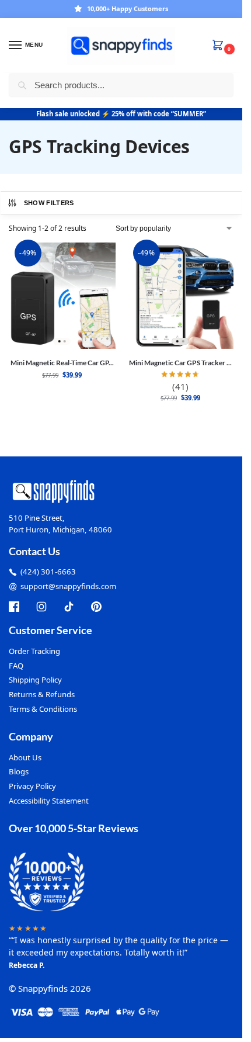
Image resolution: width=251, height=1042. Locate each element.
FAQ (16, 665)
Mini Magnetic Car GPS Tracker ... (180, 362)
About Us (25, 757)
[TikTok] (69, 606)
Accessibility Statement (49, 800)
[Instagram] (41, 606)
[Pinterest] (96, 606)
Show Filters (49, 202)
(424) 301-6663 (48, 571)
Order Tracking (34, 651)
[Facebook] (14, 606)
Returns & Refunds (42, 694)
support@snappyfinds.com (68, 586)
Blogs (19, 771)
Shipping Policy (35, 679)
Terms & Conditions (43, 709)
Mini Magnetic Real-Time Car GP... (62, 362)
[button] (220, 45)
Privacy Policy (32, 786)
